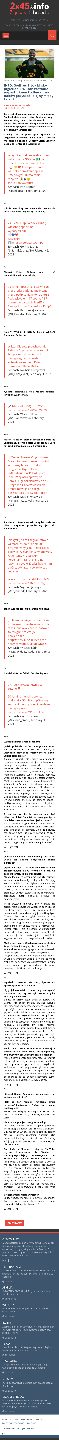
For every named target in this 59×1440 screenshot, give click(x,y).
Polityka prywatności (13, 1423)
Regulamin (26, 1419)
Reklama (14, 1419)
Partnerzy (39, 1419)
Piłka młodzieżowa (35, 25)
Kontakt (31, 1423)
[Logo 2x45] (29, 8)
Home (5, 1419)
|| (29, 28)
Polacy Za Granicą (14, 25)
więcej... (6, 1260)
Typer (50, 25)
